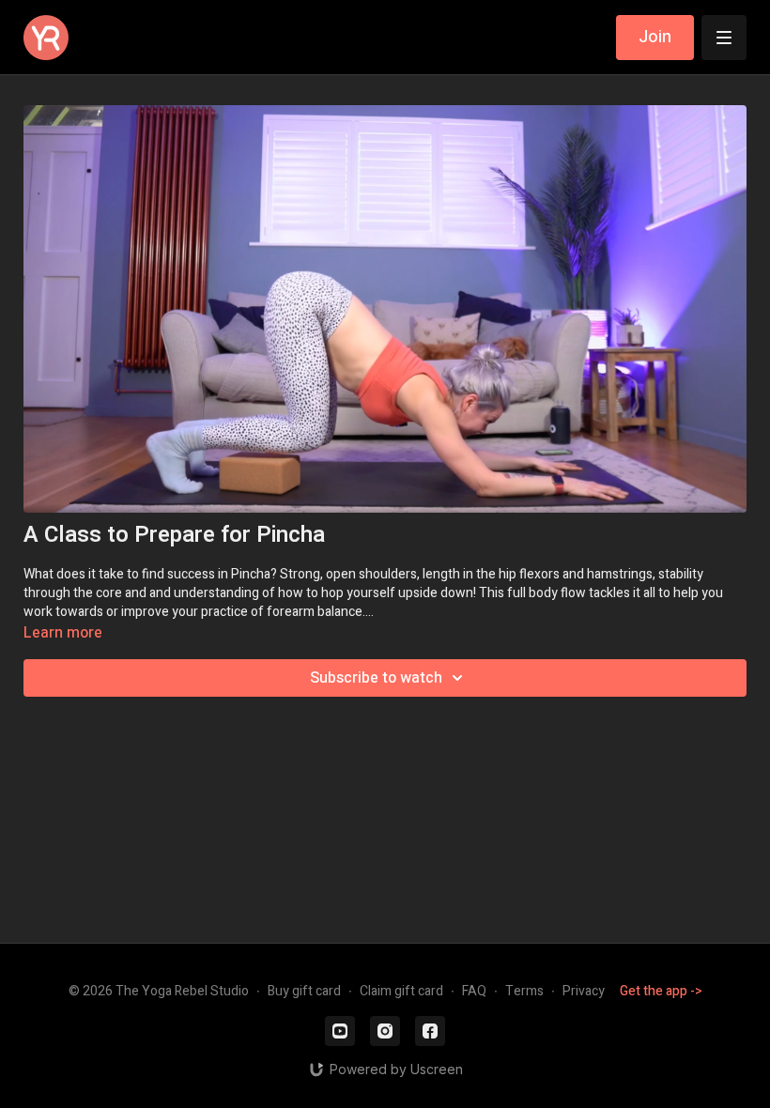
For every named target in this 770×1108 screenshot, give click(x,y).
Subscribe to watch (376, 678)
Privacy (583, 991)
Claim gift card (401, 991)
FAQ (474, 991)
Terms (524, 991)
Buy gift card (304, 991)
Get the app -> (661, 991)
